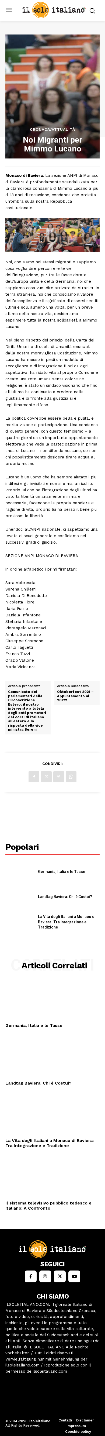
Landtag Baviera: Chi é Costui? (65, 897)
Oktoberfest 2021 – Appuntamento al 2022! (75, 696)
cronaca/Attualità (52, 129)
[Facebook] (34, 776)
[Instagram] (45, 1276)
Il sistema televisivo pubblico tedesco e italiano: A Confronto (48, 1205)
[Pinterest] (58, 776)
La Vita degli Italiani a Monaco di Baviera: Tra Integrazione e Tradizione (67, 921)
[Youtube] (74, 1276)
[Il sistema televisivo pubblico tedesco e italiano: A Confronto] (52, 1177)
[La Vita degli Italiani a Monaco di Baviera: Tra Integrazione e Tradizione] (19, 922)
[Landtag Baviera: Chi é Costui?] (19, 897)
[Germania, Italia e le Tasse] (19, 872)
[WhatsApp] (71, 776)
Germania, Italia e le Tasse (61, 871)
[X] (46, 776)
